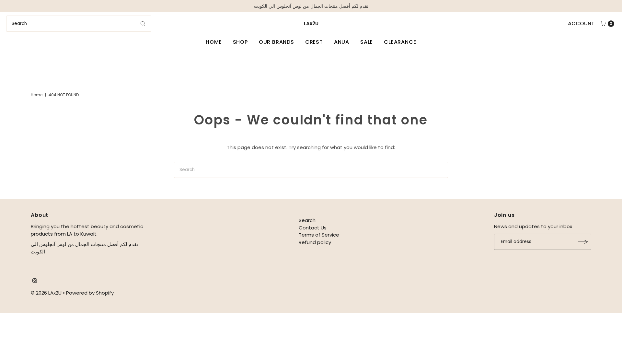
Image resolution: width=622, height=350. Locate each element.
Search (307, 220)
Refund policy (315, 242)
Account (581, 23)
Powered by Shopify (90, 292)
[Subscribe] (583, 242)
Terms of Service (319, 234)
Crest (314, 42)
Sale (366, 42)
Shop (240, 42)
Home (214, 42)
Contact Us (313, 227)
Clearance (400, 42)
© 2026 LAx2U (46, 292)
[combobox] (78, 24)
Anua (341, 42)
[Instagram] (34, 281)
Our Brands (276, 42)
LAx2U (311, 23)
